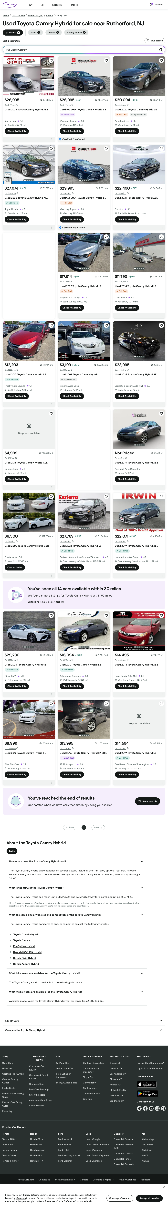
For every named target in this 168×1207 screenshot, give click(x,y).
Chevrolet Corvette (124, 1139)
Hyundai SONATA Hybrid (27, 952)
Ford (60, 1133)
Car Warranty (89, 1082)
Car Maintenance (91, 1093)
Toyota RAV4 (8, 1139)
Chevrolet (119, 1133)
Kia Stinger (147, 1150)
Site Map (87, 1098)
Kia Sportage (148, 1139)
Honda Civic (36, 1144)
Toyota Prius (8, 1144)
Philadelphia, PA (118, 1090)
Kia (143, 1133)
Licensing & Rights (102, 1179)
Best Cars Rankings (39, 1089)
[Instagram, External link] (157, 1108)
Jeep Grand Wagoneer (97, 1155)
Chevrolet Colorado (124, 1164)
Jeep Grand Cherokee (97, 1144)
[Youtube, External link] (151, 1108)
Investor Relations (63, 1179)
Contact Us (44, 1179)
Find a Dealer (9, 1088)
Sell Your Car (62, 1063)
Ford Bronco (64, 1144)
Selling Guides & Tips (66, 1082)
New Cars (7, 1068)
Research (57, 4)
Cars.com (21, 1198)
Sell (42, 4)
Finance (74, 4)
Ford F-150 (63, 1150)
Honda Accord (37, 1150)
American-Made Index (40, 1100)
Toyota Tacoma (9, 1150)
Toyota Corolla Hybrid (26, 934)
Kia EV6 (145, 1160)
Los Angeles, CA (118, 1073)
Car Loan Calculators (93, 1063)
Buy (30, 4)
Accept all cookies (149, 1198)
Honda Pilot (36, 1155)
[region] (84, 1195)
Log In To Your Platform (148, 1068)
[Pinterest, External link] (163, 1108)
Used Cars (7, 1063)
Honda (33, 1133)
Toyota (49, 15)
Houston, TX (116, 1068)
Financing (7, 1111)
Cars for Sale (18, 15)
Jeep (88, 1133)
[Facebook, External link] (145, 1108)
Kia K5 (145, 1155)
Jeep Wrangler (93, 1139)
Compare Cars (36, 1083)
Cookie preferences (120, 1198)
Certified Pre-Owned (13, 1073)
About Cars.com (26, 1179)
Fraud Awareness (127, 1179)
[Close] (164, 1186)
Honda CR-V (36, 1139)
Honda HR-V (36, 1160)
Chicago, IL (115, 1063)
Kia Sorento (147, 1144)
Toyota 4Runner (10, 1160)
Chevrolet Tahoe (122, 1158)
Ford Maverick (65, 1139)
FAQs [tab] (12, 851)
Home (6, 15)
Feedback (145, 1179)
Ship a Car (88, 1077)
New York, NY (116, 1095)
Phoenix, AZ (116, 1079)
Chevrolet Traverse (123, 1153)
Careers (84, 1179)
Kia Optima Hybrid (24, 946)
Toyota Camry (21, 940)
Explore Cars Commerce (149, 1063)
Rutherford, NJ (35, 15)
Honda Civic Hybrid (24, 958)
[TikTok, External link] (139, 1108)
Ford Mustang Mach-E (69, 1155)
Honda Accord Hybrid (26, 964)
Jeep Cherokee (94, 1160)
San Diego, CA (117, 1100)
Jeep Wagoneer (94, 1150)
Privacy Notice (30, 1195)
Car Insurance (90, 1088)
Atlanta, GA (115, 1084)
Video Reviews (36, 1105)
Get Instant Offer (65, 1068)
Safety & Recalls (37, 1094)
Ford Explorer (65, 1160)
